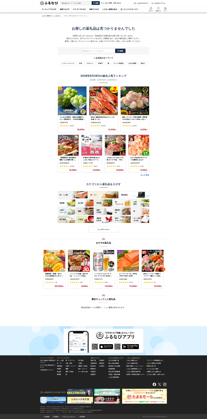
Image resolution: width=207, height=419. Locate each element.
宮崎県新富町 (49, 279)
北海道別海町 (126, 122)
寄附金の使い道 (151, 366)
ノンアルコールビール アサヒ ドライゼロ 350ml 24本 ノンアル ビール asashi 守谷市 (103, 275)
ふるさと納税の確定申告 (133, 371)
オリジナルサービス (131, 9)
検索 (121, 51)
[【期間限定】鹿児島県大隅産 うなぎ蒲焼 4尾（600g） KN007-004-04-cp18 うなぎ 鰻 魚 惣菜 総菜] (68, 145)
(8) (155, 282)
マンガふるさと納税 (152, 369)
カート (165, 10)
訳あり (143, 63)
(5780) (72, 166)
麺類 (79, 211)
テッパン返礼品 (118, 63)
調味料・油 (118, 211)
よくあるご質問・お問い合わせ (112, 3)
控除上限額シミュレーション (134, 366)
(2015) (72, 126)
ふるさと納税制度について (134, 369)
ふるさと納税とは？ (132, 360)
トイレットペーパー (68, 63)
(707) (118, 166)
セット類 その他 (83, 371)
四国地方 (101, 363)
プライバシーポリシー (69, 416)
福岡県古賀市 (147, 279)
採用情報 (82, 416)
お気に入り (158, 10)
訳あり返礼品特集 (113, 363)
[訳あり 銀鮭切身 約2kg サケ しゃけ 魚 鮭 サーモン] (103, 100)
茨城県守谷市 (98, 279)
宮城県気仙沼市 (96, 122)
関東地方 (93, 369)
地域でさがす (65, 9)
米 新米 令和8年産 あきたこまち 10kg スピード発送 (91, 159)
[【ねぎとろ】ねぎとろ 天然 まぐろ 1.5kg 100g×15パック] (115, 145)
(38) (81, 282)
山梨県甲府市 (64, 122)
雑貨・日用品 (98, 211)
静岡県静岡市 (111, 163)
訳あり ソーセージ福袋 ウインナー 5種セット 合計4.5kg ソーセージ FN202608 (152, 275)
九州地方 (101, 366)
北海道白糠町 (123, 279)
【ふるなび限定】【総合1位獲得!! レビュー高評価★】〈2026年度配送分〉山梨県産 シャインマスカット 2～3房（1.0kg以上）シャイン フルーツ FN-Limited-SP (72, 118)
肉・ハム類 (64, 195)
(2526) (103, 126)
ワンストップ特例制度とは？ (155, 360)
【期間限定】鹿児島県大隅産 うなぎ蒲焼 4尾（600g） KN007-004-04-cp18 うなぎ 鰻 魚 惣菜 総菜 (68, 159)
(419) (142, 166)
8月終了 (100, 63)
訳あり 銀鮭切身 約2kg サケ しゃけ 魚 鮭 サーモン (103, 118)
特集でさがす (94, 9)
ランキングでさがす (49, 9)
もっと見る (145, 175)
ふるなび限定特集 (113, 377)
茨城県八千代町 (88, 163)
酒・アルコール (119, 203)
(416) (106, 282)
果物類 (62, 203)
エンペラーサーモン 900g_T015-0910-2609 (128, 275)
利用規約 (56, 416)
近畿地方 (93, 374)
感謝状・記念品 (99, 219)
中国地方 (101, 360)
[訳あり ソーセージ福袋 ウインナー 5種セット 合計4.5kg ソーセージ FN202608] (153, 261)
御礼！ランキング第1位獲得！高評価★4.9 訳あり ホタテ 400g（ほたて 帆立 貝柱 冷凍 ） (134, 118)
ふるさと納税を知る (110, 9)
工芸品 (80, 219)
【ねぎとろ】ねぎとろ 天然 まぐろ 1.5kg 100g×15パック (115, 159)
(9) (56, 282)
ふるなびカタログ (142, 3)
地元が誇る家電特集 (114, 371)
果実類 (59, 369)
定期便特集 (111, 369)
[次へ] (163, 269)
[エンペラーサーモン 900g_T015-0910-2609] (128, 261)
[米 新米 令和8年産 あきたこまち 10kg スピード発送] (91, 145)
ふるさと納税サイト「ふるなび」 (51, 15)
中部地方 (93, 371)
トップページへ (103, 229)
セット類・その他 (137, 219)
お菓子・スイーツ (63, 211)
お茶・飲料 (135, 203)
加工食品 (63, 219)
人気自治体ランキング (46, 370)
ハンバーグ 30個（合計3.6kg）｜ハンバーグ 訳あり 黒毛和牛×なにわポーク (79, 275)
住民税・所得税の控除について (135, 374)
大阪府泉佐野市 (135, 163)
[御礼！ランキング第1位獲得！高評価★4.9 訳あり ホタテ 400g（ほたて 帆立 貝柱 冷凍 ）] (135, 100)
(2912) (134, 126)
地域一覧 (93, 360)
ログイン (151, 10)
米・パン (93, 195)
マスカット (89, 63)
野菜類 (98, 203)
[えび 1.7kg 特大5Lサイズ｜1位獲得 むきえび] (138, 145)
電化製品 (124, 195)
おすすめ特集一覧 (113, 360)
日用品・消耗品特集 (114, 374)
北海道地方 (94, 363)
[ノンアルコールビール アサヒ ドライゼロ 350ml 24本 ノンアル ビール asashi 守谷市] (103, 261)
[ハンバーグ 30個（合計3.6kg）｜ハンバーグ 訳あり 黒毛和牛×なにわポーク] (79, 261)
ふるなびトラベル (159, 3)
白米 (80, 63)
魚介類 (80, 203)
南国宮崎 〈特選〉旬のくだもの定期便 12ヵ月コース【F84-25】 (53, 275)
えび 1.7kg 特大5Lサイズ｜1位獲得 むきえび (138, 159)
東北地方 (93, 366)
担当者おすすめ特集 (114, 366)
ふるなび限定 (132, 63)
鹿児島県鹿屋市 (64, 163)
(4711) (131, 282)
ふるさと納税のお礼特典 (154, 363)
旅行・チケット (118, 219)
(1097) (95, 166)
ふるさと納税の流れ (132, 363)
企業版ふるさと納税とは (154, 371)
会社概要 (46, 416)
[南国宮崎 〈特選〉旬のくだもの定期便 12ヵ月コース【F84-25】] (54, 261)
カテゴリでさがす (79, 9)
